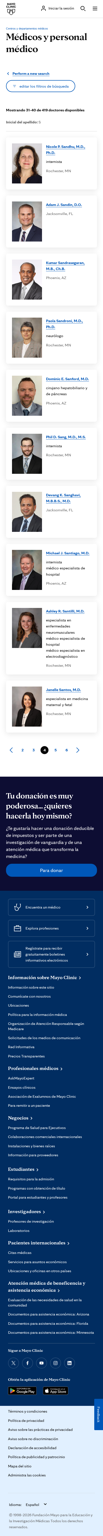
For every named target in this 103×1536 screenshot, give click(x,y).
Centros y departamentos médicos (27, 28)
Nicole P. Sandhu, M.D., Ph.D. (65, 149)
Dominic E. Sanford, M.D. (67, 378)
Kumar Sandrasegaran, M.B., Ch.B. (65, 265)
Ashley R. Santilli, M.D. (65, 610)
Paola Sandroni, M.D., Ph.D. (64, 323)
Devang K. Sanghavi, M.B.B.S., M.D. (63, 497)
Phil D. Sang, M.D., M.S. (66, 436)
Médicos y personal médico (46, 42)
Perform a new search (31, 73)
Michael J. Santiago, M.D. (68, 552)
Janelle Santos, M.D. (63, 689)
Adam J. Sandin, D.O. (64, 204)
